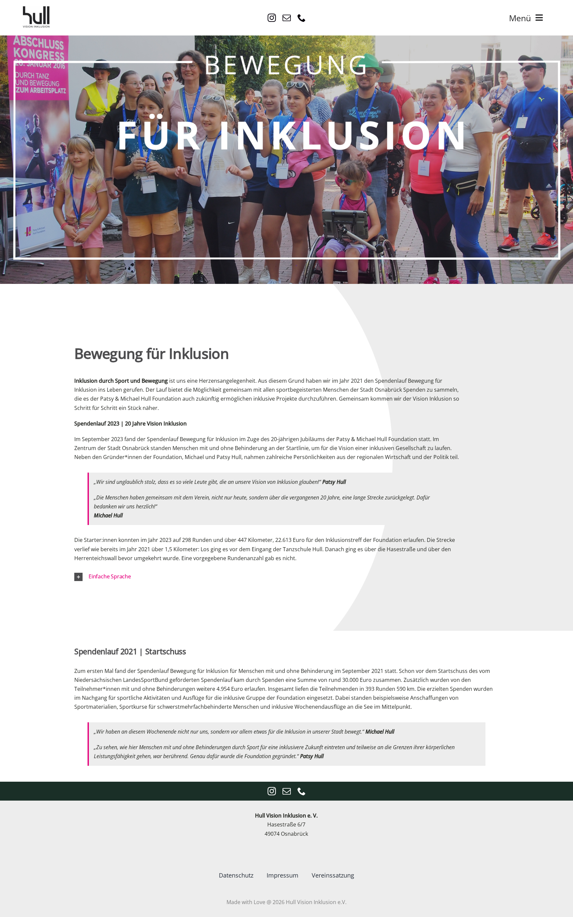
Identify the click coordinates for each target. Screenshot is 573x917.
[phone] (301, 18)
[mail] (287, 18)
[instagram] (272, 18)
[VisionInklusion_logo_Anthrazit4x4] (36, 9)
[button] (278, 576)
